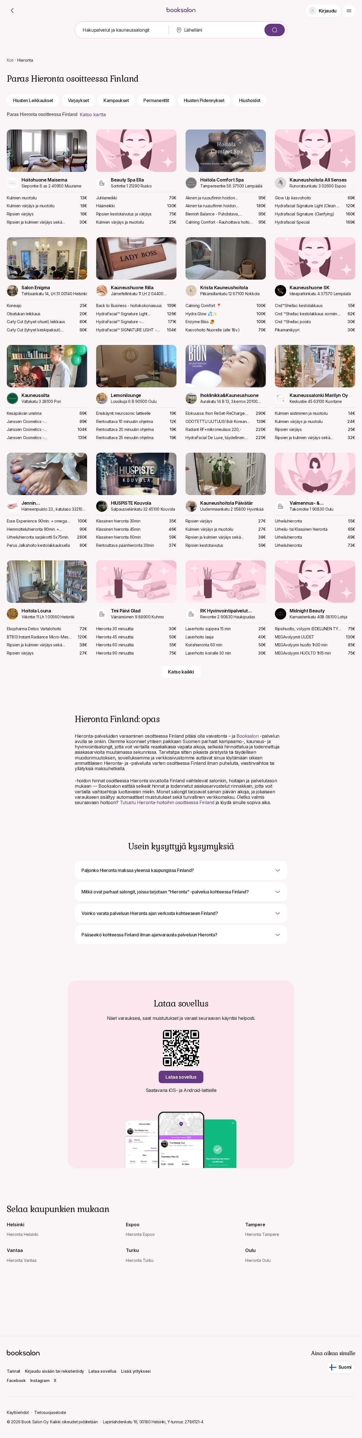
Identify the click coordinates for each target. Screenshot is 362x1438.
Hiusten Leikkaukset (33, 100)
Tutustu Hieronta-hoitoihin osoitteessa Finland (167, 802)
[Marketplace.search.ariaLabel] (274, 30)
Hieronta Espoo (140, 1234)
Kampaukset (116, 100)
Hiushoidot (249, 100)
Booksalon (247, 736)
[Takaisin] (12, 11)
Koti (10, 60)
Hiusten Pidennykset (204, 100)
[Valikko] (349, 11)
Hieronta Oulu (258, 1260)
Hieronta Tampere (262, 1234)
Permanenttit (156, 100)
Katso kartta (93, 114)
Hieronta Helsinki (22, 1234)
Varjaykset (78, 100)
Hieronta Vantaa (21, 1260)
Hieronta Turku (140, 1260)
